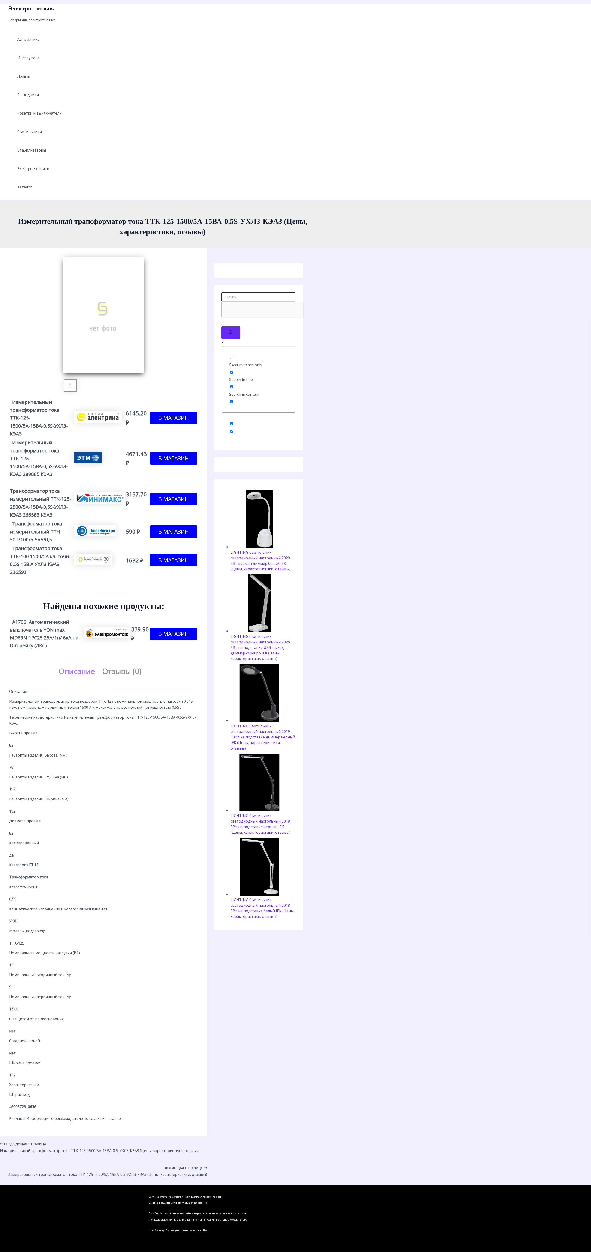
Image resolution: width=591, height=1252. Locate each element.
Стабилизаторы (31, 150)
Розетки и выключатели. (39, 113)
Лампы (23, 76)
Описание (77, 671)
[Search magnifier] (230, 332)
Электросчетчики (33, 168)
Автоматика (28, 39)
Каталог (24, 187)
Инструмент (28, 57)
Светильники (29, 131)
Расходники (28, 94)
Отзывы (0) (121, 671)
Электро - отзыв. (31, 8)
